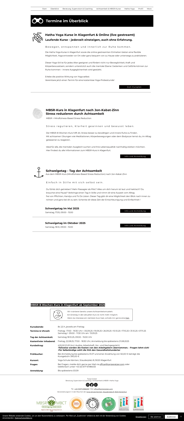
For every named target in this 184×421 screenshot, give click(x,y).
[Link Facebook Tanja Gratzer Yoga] (92, 385)
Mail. (127, 318)
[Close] (180, 417)
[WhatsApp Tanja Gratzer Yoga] (96, 385)
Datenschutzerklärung (23, 418)
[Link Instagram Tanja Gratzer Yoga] (88, 385)
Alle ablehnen (155, 417)
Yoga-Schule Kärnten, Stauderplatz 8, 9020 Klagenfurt (106, 392)
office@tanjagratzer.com (112, 364)
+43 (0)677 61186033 (81, 389)
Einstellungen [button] (141, 417)
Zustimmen (171, 417)
